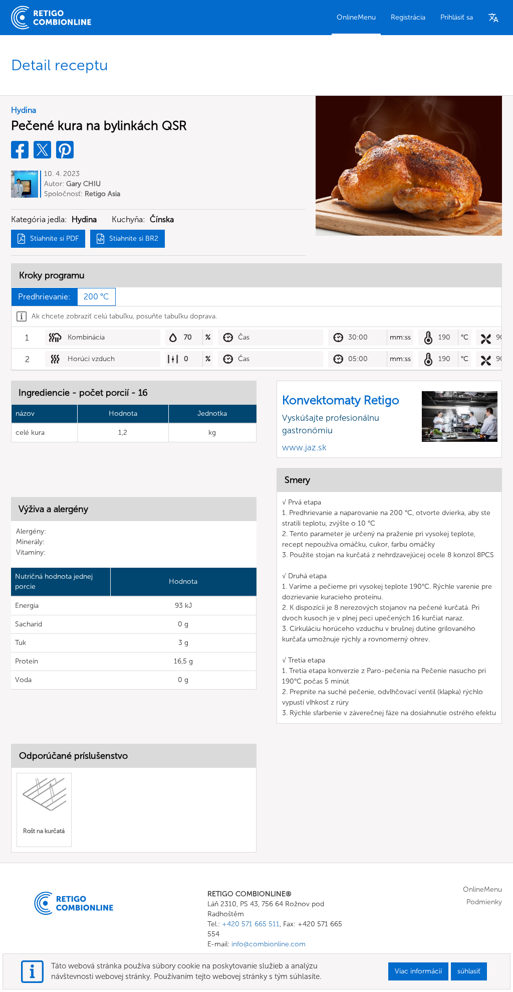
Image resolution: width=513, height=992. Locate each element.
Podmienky (484, 902)
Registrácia (408, 17)
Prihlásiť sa (456, 17)
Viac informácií (418, 971)
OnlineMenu (356, 17)
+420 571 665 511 (251, 924)
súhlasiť (468, 971)
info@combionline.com (268, 944)
